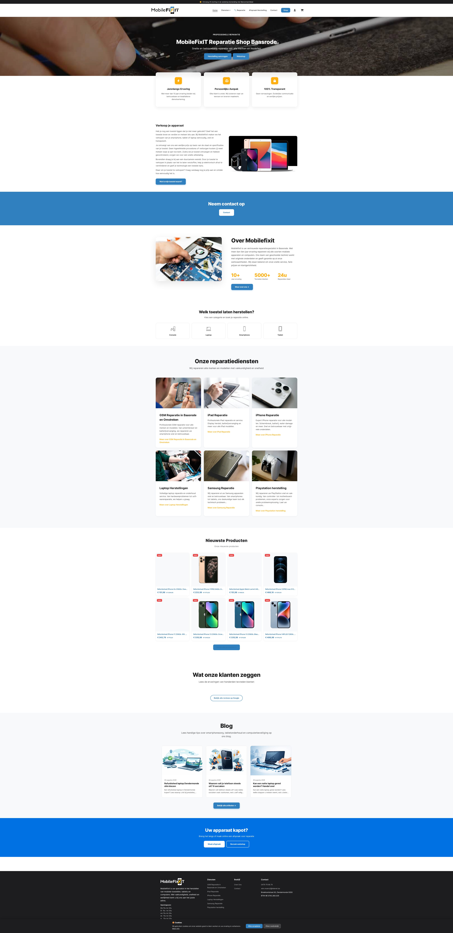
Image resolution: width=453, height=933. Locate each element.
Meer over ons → (242, 287)
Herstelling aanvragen (218, 56)
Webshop (241, 56)
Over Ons (237, 884)
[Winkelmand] (302, 10)
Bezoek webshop (237, 844)
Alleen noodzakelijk (272, 926)
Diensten (225, 10)
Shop (285, 10)
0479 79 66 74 (267, 884)
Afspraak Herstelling (258, 10)
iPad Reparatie (213, 891)
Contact (273, 10)
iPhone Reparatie (213, 895)
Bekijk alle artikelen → (226, 805)
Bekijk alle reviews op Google (226, 698)
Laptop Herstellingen (215, 899)
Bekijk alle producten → (226, 647)
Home (215, 10)
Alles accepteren (254, 926)
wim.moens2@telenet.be (270, 888)
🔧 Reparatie (239, 10)
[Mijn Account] (295, 10)
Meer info (175, 928)
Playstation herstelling (215, 907)
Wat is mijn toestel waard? (170, 181)
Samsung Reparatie (214, 903)
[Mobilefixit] (165, 10)
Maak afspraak (214, 844)
